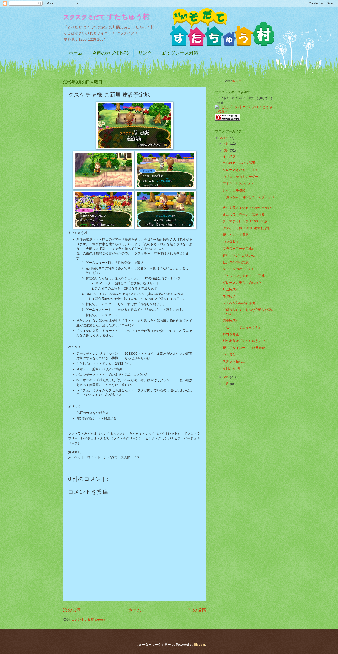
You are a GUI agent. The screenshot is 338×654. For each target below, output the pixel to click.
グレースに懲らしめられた (242, 282)
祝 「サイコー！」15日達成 (244, 348)
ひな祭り (229, 354)
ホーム (76, 52)
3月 (227, 150)
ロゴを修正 (231, 334)
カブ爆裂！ (231, 242)
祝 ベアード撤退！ (237, 235)
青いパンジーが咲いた (239, 255)
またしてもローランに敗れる (244, 214)
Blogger (199, 644)
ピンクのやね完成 (236, 262)
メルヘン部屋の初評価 (239, 303)
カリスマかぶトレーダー (240, 176)
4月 (227, 143)
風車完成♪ (230, 320)
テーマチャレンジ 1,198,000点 (245, 221)
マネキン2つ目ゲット (238, 183)
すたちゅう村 (106, 16)
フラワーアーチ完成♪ (238, 248)
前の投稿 (197, 610)
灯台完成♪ (230, 289)
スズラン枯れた (234, 361)
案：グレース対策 (179, 52)
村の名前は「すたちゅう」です (245, 341)
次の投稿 (72, 610)
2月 (227, 377)
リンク (145, 52)
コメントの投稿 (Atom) (88, 619)
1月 (227, 384)
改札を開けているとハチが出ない (247, 207)
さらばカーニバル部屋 (239, 163)
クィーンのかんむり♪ (238, 269)
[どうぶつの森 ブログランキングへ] (227, 119)
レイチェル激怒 (234, 190)
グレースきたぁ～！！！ (240, 170)
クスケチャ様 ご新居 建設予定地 (246, 228)
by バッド (237, 81)
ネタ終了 (229, 296)
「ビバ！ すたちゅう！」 (242, 327)
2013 (224, 138)
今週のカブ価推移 (110, 52)
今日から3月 (232, 368)
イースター (231, 156)
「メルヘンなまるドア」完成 (244, 276)
